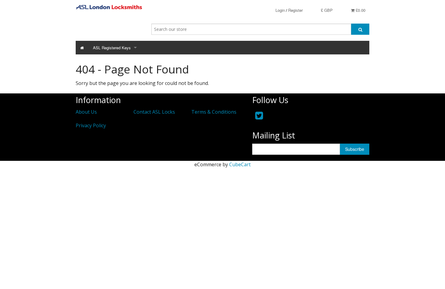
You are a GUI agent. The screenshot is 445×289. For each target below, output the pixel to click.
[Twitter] (259, 115)
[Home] (82, 47)
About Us (86, 112)
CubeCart (240, 164)
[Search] (360, 29)
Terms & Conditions (213, 112)
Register (295, 10)
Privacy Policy (91, 125)
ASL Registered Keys (112, 47)
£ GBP (327, 10)
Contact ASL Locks (154, 112)
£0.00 (359, 10)
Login (280, 10)
